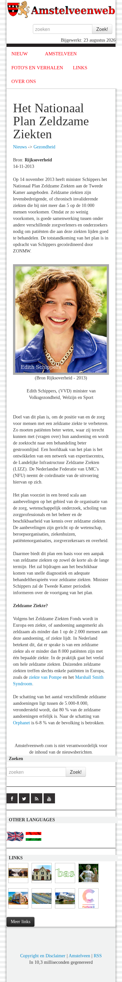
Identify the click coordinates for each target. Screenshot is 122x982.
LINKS (80, 67)
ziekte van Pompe (45, 677)
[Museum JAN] (18, 908)
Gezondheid (44, 146)
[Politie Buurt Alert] (18, 883)
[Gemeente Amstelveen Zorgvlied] (41, 883)
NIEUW (19, 53)
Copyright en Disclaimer (42, 955)
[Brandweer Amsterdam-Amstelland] (65, 908)
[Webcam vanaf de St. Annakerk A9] (41, 908)
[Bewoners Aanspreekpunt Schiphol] (65, 883)
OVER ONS (23, 81)
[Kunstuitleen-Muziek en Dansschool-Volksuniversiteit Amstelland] (88, 908)
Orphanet (21, 722)
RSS (98, 955)
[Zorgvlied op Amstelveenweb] (88, 883)
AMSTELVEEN (61, 53)
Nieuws (20, 146)
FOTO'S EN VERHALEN (37, 67)
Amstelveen (79, 955)
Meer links (20, 921)
